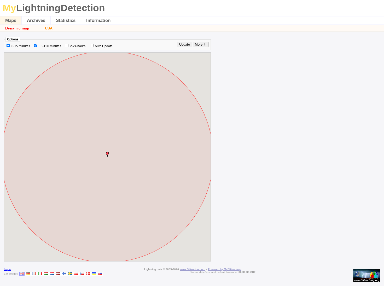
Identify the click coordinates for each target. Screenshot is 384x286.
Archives (36, 20)
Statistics (65, 20)
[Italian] (40, 273)
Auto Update (104, 46)
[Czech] (82, 273)
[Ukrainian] (94, 273)
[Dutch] (52, 273)
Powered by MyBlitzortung (224, 269)
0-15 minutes (20, 46)
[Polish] (76, 273)
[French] (34, 273)
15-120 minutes (50, 46)
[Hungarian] (46, 273)
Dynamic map (17, 28)
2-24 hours (77, 46)
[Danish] (88, 273)
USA (49, 28)
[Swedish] (70, 273)
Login (7, 269)
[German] (28, 273)
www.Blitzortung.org (192, 269)
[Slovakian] (100, 273)
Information (98, 20)
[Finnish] (64, 273)
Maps (10, 20)
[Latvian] (58, 273)
